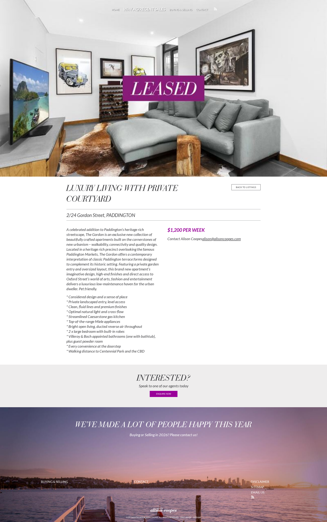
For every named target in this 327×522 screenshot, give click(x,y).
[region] (163, 88)
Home (116, 9)
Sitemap (257, 487)
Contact (202, 9)
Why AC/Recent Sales (144, 9)
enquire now (163, 394)
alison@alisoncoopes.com (221, 239)
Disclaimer (260, 482)
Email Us (257, 492)
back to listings (246, 187)
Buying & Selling (180, 9)
